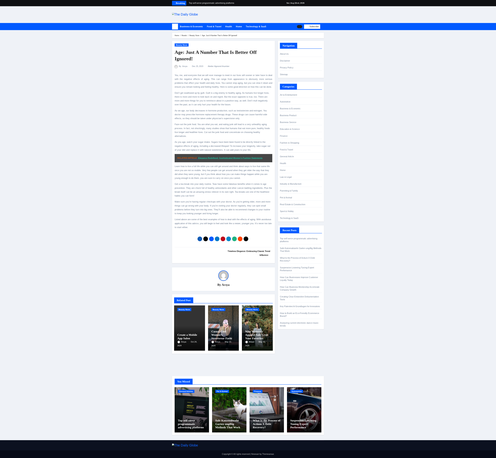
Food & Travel (214, 26)
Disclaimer (285, 61)
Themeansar (268, 454)
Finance (284, 136)
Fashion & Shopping (289, 143)
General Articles (186, 391)
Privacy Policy (286, 68)
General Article (287, 156)
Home (239, 26)
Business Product (288, 115)
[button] (323, 26)
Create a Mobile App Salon (187, 336)
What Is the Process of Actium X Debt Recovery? (266, 424)
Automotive (285, 102)
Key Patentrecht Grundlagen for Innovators (300, 306)
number (226, 66)
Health (228, 26)
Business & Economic (191, 26)
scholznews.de (287, 343)
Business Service (288, 122)
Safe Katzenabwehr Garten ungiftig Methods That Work (227, 424)
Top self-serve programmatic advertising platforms (191, 424)
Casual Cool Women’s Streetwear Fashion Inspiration (223, 336)
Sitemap (284, 74)
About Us (284, 54)
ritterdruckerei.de (287, 364)
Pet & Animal (286, 198)
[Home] (175, 27)
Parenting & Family (289, 191)
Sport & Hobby (287, 211)
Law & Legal (286, 177)
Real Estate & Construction (292, 204)
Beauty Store (181, 45)
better (211, 66)
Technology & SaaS (256, 26)
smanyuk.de (285, 361)
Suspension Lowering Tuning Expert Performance (303, 424)
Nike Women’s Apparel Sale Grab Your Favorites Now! (256, 336)
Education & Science (290, 129)
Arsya (184, 66)
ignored (218, 66)
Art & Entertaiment (288, 95)
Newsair (255, 454)
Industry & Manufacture (290, 184)
